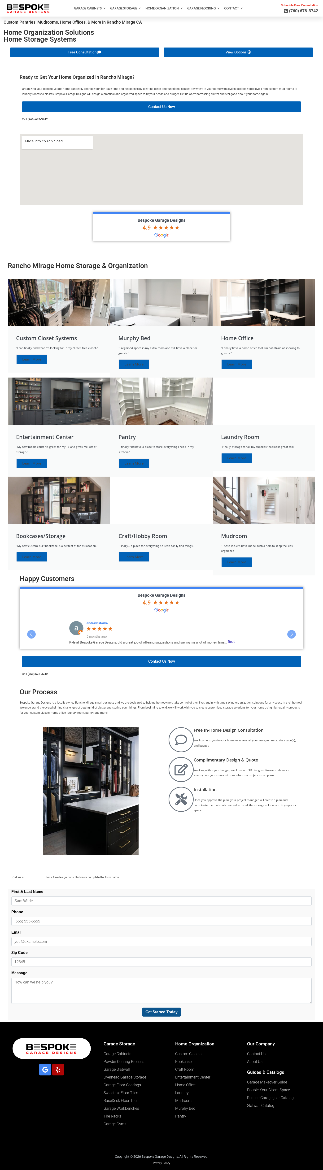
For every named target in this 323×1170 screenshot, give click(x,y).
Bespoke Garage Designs (161, 220)
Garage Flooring (201, 8)
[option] (161, 632)
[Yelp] (58, 1069)
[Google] (45, 1069)
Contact (231, 8)
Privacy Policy (161, 1163)
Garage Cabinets (88, 8)
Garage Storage (123, 8)
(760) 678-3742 (38, 119)
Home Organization (162, 8)
